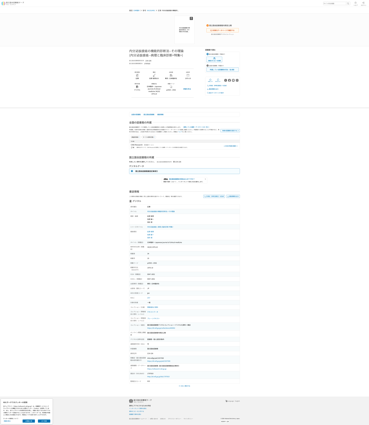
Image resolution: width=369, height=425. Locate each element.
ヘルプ (356, 5)
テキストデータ (152, 312)
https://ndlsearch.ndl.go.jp (156, 369)
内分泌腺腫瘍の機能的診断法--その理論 (161, 211)
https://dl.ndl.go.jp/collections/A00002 (161, 328)
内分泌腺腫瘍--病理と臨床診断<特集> (160, 227)
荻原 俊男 (150, 231)
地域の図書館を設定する (229, 131)
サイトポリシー (188, 419)
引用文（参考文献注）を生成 (217, 85)
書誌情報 (160, 114)
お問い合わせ (154, 419)
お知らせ (163, 419)
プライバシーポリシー (174, 419)
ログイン (363, 5)
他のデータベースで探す (216, 93)
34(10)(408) (151, 10)
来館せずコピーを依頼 (214, 61)
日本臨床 (136, 10)
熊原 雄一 (150, 234)
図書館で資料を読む (135, 414)
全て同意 (44, 421)
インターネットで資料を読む (138, 408)
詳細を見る (187, 89)
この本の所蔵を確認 (230, 146)
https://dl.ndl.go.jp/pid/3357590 (158, 361)
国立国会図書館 (149, 114)
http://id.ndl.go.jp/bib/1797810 (158, 376)
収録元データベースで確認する (223, 30)
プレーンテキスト (153, 318)
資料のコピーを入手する (136, 411)
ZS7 (148, 298)
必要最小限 (28, 421)
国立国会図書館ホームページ (138, 419)
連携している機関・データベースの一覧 (195, 127)
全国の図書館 (136, 114)
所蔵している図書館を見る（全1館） (222, 69)
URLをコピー (218, 81)
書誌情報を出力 (213, 89)
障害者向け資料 (152, 307)
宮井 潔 (149, 237)
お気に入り (210, 81)
